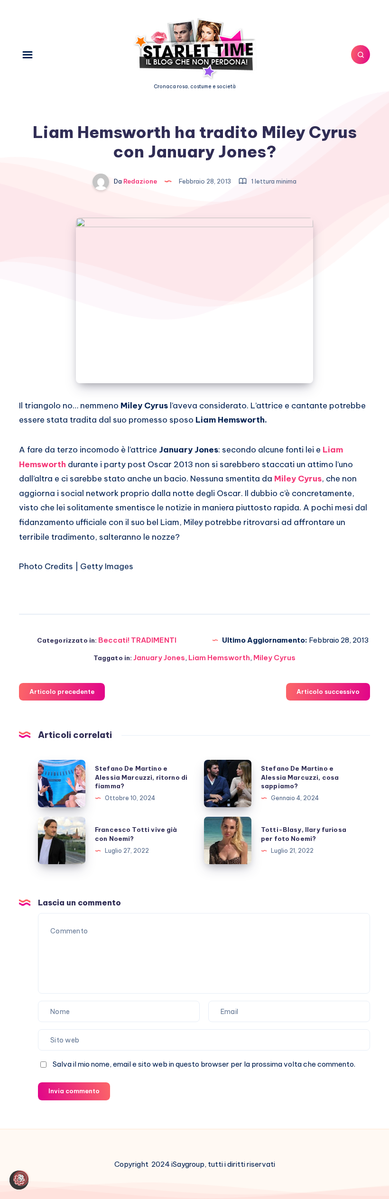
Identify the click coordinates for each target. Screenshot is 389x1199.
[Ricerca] (360, 54)
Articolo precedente (61, 691)
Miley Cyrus (274, 657)
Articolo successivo (328, 691)
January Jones (159, 657)
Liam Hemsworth (219, 657)
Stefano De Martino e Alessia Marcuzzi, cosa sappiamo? (300, 777)
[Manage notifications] (20, 1178)
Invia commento (74, 1091)
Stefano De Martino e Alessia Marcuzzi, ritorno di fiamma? (141, 777)
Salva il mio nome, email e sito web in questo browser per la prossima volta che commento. (204, 1064)
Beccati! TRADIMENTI (137, 640)
